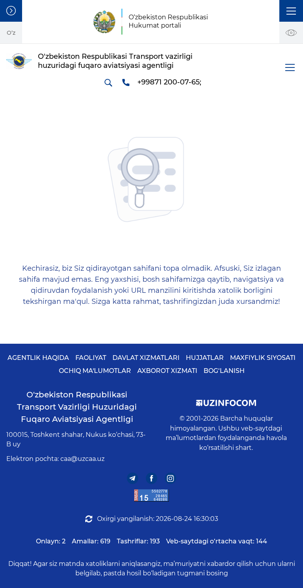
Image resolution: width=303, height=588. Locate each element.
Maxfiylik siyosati (263, 357)
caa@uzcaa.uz (82, 459)
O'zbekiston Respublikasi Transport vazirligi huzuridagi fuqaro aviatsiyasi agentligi (77, 407)
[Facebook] (151, 478)
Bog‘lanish (224, 371)
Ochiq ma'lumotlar (95, 371)
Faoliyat (90, 357)
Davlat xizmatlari (146, 357)
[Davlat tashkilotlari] (11, 11)
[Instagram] (170, 478)
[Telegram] (132, 478)
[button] (291, 11)
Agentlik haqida (38, 357)
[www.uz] (151, 495)
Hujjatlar (205, 357)
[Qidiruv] (108, 82)
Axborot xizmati (167, 371)
